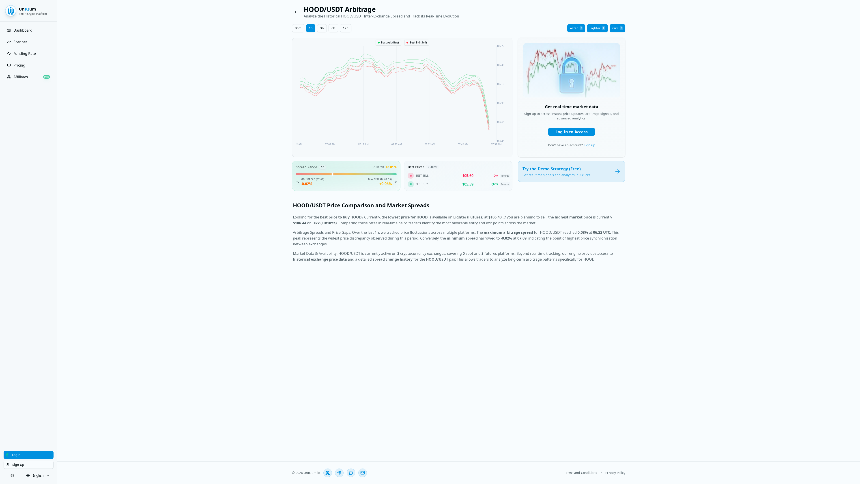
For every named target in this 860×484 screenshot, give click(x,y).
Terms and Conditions (580, 473)
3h (322, 28)
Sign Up (18, 464)
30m (298, 28)
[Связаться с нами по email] (363, 473)
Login (16, 455)
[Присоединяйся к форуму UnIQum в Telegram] (351, 473)
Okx (617, 28)
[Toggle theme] (12, 475)
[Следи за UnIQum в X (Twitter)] (328, 473)
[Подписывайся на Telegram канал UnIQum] (339, 473)
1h (311, 28)
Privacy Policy (615, 473)
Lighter (597, 28)
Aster (576, 28)
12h (345, 28)
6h (333, 28)
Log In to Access (571, 131)
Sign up (589, 145)
